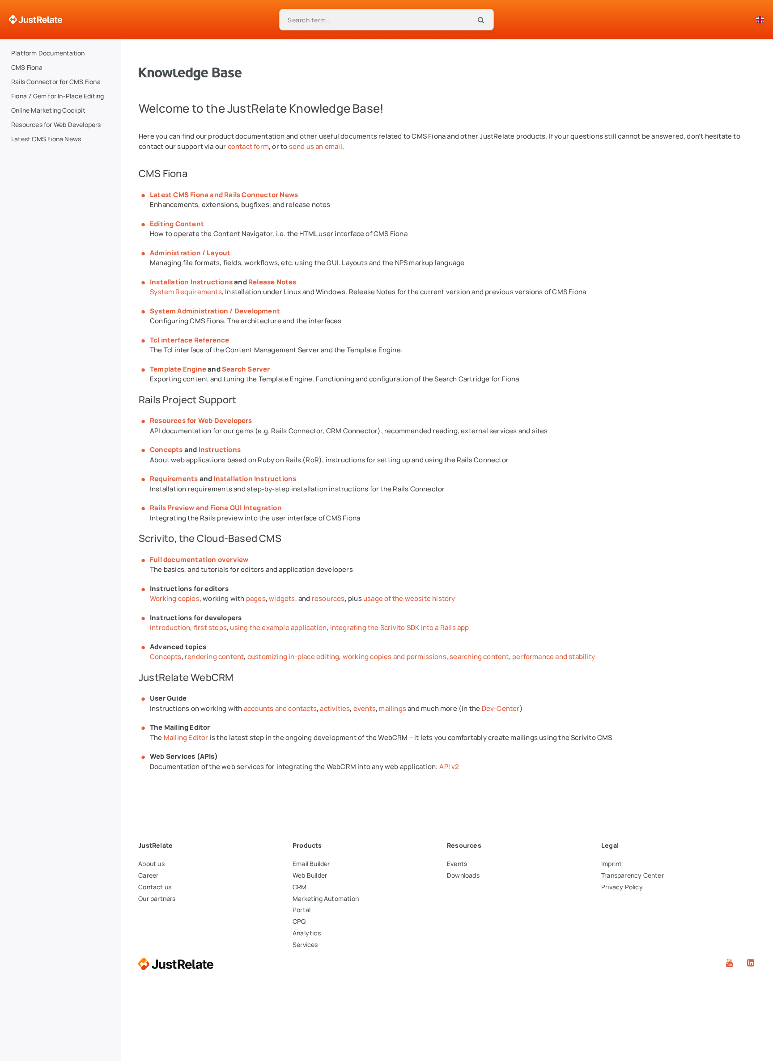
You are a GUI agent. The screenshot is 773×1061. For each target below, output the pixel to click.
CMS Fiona (26, 67)
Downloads (463, 875)
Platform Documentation (48, 53)
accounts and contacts (280, 708)
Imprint (611, 863)
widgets (282, 598)
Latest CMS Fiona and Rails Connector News (224, 194)
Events (457, 863)
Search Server (246, 369)
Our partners (156, 898)
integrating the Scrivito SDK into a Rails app (399, 627)
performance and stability (553, 656)
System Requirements (186, 291)
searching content (479, 656)
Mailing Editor (186, 737)
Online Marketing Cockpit (48, 110)
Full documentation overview (199, 559)
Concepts (166, 449)
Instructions (220, 449)
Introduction (170, 627)
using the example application (278, 627)
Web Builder (310, 875)
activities (335, 708)
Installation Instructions (191, 282)
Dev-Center (501, 708)
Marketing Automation (326, 898)
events (364, 708)
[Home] (36, 19)
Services (305, 944)
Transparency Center (632, 875)
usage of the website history (409, 598)
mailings (392, 708)
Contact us (154, 887)
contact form (248, 146)
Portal (301, 909)
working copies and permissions (394, 656)
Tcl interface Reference (189, 340)
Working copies (175, 598)
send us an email (315, 146)
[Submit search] (481, 19)
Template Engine (178, 369)
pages (256, 598)
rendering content (214, 656)
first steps (210, 627)
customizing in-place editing (293, 656)
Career (148, 875)
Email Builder (311, 863)
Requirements (174, 478)
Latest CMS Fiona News (46, 139)
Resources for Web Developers (56, 124)
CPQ (299, 921)
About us (151, 863)
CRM (300, 887)
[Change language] (760, 20)
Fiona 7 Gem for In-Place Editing (57, 96)
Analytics (307, 933)
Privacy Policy (622, 887)
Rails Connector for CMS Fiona (56, 81)
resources (328, 598)
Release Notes (272, 282)
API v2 (449, 766)
